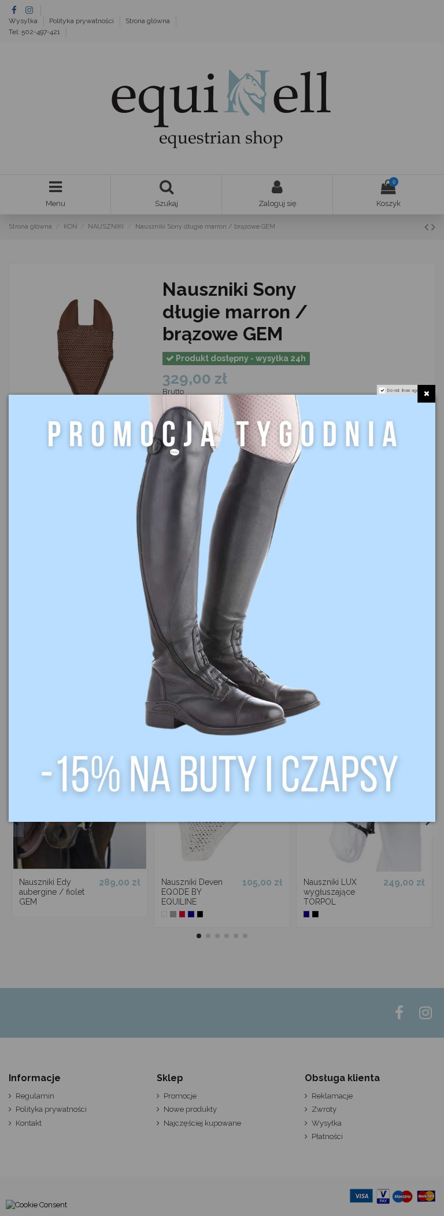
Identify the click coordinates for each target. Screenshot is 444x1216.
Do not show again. (405, 390)
